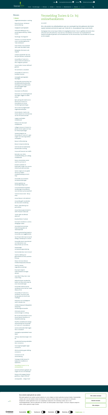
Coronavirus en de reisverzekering (19, 355)
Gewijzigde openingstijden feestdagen (21, 78)
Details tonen (78, 412)
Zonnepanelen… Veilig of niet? (22, 379)
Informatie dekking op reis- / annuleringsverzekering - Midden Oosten (23, 32)
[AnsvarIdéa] (18, 4)
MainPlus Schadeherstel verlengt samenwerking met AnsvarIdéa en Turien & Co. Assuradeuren (23, 323)
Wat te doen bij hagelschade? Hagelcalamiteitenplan (22, 108)
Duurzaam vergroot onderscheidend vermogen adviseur (21, 271)
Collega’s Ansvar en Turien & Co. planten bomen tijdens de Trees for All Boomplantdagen (23, 129)
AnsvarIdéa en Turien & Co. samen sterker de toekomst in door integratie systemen (22, 60)
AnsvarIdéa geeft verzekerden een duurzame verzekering (22, 202)
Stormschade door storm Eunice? (23, 252)
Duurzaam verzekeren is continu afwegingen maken (23, 222)
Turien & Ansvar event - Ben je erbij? (22, 194)
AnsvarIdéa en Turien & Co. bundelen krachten (22, 73)
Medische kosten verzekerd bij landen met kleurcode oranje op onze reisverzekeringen (23, 282)
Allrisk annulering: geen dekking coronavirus (23, 351)
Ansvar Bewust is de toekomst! (22, 198)
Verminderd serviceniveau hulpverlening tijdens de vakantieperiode (21, 228)
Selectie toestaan (95, 400)
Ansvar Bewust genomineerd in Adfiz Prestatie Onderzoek (23, 211)
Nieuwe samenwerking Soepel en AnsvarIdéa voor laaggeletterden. (23, 233)
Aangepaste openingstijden (22, 28)
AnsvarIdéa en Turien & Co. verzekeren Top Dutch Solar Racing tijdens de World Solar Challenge (22, 295)
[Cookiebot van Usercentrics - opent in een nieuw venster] (9, 412)
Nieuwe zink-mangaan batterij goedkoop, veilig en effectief (22, 375)
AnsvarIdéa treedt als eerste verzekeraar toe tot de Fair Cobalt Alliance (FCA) (23, 288)
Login (54, 2)
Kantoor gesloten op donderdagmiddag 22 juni (21, 184)
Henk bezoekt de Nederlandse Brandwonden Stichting (22, 147)
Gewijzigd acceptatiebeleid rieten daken (23, 333)
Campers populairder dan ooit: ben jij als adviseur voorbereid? (22, 55)
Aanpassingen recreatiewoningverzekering (22, 248)
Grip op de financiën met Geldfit (23, 151)
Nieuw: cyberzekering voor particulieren (21, 206)
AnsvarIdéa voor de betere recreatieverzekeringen (21, 179)
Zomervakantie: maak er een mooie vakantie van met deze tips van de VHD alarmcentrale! (23, 113)
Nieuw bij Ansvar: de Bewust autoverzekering (22, 24)
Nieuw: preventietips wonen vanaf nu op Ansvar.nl (22, 161)
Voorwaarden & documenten (65, 2)
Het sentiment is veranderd (22, 70)
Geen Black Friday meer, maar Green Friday (22, 277)
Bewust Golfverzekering (21, 141)
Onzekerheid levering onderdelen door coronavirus (23, 342)
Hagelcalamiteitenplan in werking (23, 20)
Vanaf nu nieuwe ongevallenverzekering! (20, 266)
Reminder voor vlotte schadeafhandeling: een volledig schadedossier (23, 155)
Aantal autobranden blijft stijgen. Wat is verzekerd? (23, 328)
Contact (78, 2)
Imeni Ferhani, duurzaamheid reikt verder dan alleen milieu (22, 46)
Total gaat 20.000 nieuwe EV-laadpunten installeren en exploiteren (22, 361)
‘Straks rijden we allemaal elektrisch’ (21, 215)
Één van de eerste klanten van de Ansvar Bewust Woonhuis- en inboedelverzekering (23, 317)
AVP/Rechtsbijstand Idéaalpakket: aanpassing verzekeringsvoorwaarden (23, 306)
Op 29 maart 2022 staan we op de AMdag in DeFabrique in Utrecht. (23, 238)
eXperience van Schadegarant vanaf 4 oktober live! (22, 301)
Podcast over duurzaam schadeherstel (21, 123)
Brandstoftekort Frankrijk (21, 219)
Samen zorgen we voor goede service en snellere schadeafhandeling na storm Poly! (22, 173)
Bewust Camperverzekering (22, 144)
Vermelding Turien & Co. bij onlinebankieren (22, 366)
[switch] (43, 412)
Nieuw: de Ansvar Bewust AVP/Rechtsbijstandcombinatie (23, 262)
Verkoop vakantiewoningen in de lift (23, 337)
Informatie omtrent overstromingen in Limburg (22, 312)
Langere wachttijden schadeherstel (20, 119)
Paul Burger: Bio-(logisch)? (21, 37)
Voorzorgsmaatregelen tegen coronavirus (22, 346)
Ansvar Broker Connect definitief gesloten (23, 66)
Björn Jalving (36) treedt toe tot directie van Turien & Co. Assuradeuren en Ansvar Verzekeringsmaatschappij (23, 102)
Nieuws (16, 18)
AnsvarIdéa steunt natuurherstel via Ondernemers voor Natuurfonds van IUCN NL (23, 243)
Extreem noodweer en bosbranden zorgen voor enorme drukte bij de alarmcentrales (23, 166)
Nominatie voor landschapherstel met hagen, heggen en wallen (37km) (23, 95)
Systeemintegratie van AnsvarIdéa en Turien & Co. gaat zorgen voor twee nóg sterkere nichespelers (23, 136)
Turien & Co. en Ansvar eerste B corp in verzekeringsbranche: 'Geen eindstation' (23, 41)
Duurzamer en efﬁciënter (21, 91)
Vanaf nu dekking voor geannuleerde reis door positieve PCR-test (23, 256)
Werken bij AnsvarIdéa (88, 2)
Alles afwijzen (95, 405)
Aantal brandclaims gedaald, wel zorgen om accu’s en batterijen (23, 370)
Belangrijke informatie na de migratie (22, 51)
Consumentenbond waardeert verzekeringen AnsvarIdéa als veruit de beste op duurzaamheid (23, 189)
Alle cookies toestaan (95, 395)
